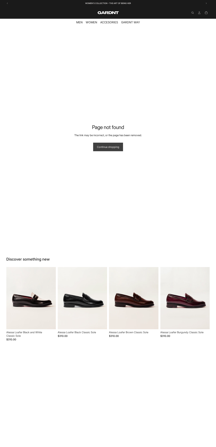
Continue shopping (108, 147)
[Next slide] (51, 298)
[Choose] (51, 324)
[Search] (192, 12)
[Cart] (206, 12)
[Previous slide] (11, 298)
